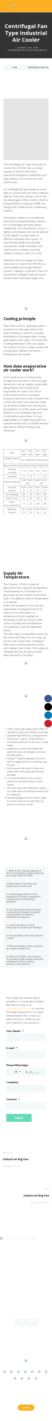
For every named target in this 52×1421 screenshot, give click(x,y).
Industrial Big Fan (16, 1159)
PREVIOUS (7, 1152)
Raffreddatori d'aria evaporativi (28, 50)
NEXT (47, 1189)
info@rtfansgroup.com (18, 1008)
